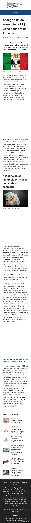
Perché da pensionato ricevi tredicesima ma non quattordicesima (15, 277)
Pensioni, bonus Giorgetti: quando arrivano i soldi (16, 420)
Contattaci (15, 511)
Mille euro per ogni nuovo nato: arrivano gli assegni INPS (17, 439)
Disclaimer (16, 482)
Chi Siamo (15, 484)
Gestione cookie (26, 521)
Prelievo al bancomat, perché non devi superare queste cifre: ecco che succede (17, 472)
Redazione (24, 482)
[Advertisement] (15, 121)
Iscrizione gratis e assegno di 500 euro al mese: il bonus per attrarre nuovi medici (17, 461)
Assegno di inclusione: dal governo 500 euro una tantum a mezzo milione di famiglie (17, 429)
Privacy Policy (7, 482)
